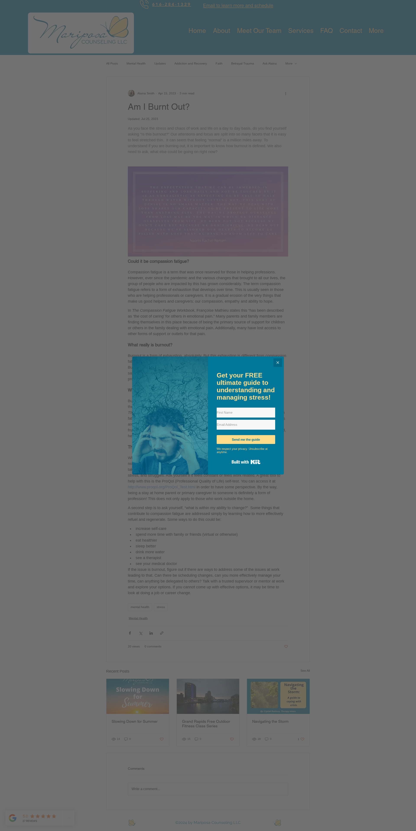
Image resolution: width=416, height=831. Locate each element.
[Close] (277, 362)
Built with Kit (246, 462)
